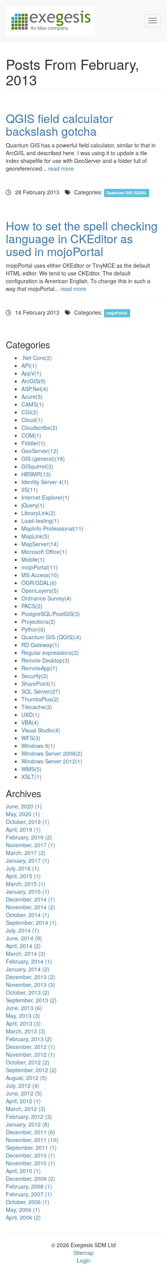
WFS (30, 738)
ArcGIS (33, 381)
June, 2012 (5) (24, 1093)
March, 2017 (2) (25, 853)
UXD (30, 714)
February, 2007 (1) (29, 1194)
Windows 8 (38, 745)
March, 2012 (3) (25, 1109)
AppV (31, 373)
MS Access (40, 575)
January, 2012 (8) (27, 1124)
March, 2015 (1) (25, 884)
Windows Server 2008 (51, 753)
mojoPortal (116, 313)
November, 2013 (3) (30, 984)
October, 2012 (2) (27, 1062)
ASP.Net (34, 389)
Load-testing (40, 520)
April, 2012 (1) (23, 1101)
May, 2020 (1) (23, 814)
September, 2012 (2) (31, 1070)
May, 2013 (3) (23, 1015)
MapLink (35, 536)
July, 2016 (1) (22, 868)
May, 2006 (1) (23, 1209)
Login (83, 1260)
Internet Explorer (45, 497)
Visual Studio (40, 730)
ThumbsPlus (40, 699)
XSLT (31, 777)
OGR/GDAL (39, 583)
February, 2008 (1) (29, 1186)
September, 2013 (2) (31, 1000)
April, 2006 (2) (23, 1217)
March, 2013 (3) (25, 1031)
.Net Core (36, 358)
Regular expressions (50, 652)
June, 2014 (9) (24, 938)
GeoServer (39, 451)
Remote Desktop (45, 660)
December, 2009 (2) (30, 1178)
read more (61, 168)
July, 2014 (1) (22, 930)
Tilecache (36, 707)
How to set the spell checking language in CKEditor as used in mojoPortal (82, 238)
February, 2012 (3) (29, 1116)
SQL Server (40, 691)
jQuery (33, 505)
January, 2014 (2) (27, 969)
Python (33, 629)
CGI (29, 412)
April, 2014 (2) (23, 946)
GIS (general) (43, 458)
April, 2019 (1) (23, 829)
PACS (31, 606)
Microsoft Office (44, 552)
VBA (30, 722)
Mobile (33, 559)
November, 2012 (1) (30, 1054)
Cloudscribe (39, 427)
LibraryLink (38, 513)
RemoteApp (39, 668)
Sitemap (83, 1252)
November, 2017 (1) (30, 845)
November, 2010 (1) (30, 1163)
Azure (32, 396)
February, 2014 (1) (29, 961)
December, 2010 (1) (30, 1155)
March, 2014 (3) (25, 953)
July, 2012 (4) (22, 1085)
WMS (31, 769)
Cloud (32, 420)
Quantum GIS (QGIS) (126, 193)
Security (34, 676)
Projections (38, 621)
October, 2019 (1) (27, 822)
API (29, 365)
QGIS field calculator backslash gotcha (59, 124)
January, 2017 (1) (27, 860)
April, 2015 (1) (23, 876)
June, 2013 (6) (24, 1008)
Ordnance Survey (46, 598)
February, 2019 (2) (29, 837)
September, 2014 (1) (31, 922)
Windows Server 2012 (51, 761)
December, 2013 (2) (30, 977)
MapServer (40, 544)
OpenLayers (40, 590)
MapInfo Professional (52, 528)
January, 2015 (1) (27, 891)
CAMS (32, 404)
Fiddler (33, 443)
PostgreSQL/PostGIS (50, 614)
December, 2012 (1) (30, 1046)
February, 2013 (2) (29, 1039)
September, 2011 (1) (31, 1147)
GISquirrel (37, 466)
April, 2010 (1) (23, 1171)
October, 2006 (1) (27, 1202)
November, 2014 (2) (30, 907)
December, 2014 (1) (30, 899)
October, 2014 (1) (27, 915)
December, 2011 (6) (30, 1132)
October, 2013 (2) (27, 992)
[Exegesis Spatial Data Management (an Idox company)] (69, 20)
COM (31, 435)
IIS (29, 489)
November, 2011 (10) (32, 1140)
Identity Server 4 (45, 482)
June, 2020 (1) (24, 806)
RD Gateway (40, 645)
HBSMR (36, 474)
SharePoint (38, 683)
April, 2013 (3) (23, 1023)
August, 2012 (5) (26, 1078)
